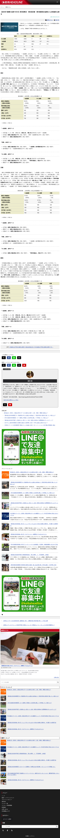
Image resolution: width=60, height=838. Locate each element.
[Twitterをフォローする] (3, 830)
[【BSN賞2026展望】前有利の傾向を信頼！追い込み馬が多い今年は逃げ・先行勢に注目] (5, 567)
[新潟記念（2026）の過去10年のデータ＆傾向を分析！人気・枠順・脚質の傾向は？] (5, 475)
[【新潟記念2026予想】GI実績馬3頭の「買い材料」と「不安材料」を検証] (5, 557)
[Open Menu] (57, 2)
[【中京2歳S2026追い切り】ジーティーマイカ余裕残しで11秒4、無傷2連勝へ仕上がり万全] (5, 547)
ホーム (2, 7)
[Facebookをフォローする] (7, 830)
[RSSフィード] (12, 830)
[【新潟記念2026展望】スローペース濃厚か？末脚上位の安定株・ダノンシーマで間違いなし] (3, 768)
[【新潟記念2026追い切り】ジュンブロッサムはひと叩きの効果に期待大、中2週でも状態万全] (5, 526)
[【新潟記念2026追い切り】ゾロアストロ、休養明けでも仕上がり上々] (5, 537)
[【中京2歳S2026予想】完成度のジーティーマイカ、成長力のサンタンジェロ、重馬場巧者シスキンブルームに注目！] (3, 775)
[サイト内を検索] (57, 682)
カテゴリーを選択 (7, 819)
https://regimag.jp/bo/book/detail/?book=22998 (30, 397)
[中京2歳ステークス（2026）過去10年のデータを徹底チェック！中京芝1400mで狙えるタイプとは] (5, 516)
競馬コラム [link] (8, 7)
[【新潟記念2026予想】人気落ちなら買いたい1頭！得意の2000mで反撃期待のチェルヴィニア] (5, 505)
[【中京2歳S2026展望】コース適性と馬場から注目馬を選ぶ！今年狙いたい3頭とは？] (5, 495)
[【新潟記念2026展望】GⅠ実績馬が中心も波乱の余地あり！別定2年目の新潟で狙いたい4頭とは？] (5, 485)
